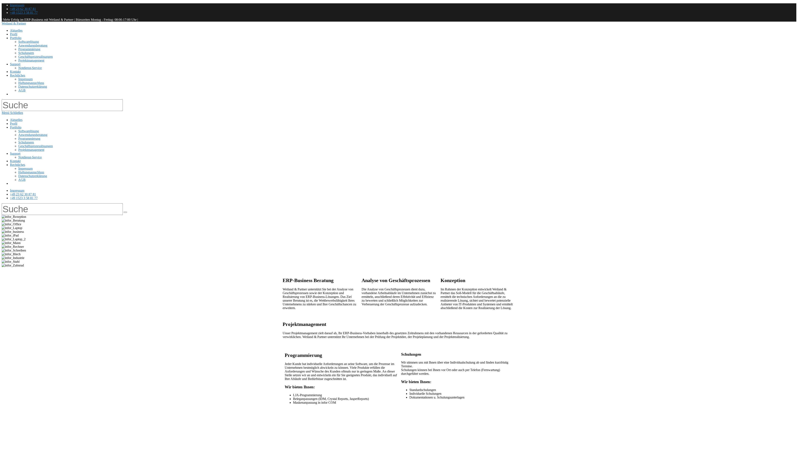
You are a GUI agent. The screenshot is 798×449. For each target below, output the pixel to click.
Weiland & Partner (14, 23)
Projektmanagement (31, 150)
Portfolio (15, 127)
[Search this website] (62, 107)
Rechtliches (17, 165)
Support (15, 153)
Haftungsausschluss (31, 172)
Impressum (17, 5)
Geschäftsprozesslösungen (35, 146)
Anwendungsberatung (32, 135)
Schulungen (26, 142)
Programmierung (29, 138)
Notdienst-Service (30, 157)
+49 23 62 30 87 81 (23, 9)
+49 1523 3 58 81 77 (24, 12)
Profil (13, 123)
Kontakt (15, 161)
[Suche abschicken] (125, 212)
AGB (22, 179)
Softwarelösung (28, 131)
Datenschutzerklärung (32, 176)
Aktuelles (16, 120)
